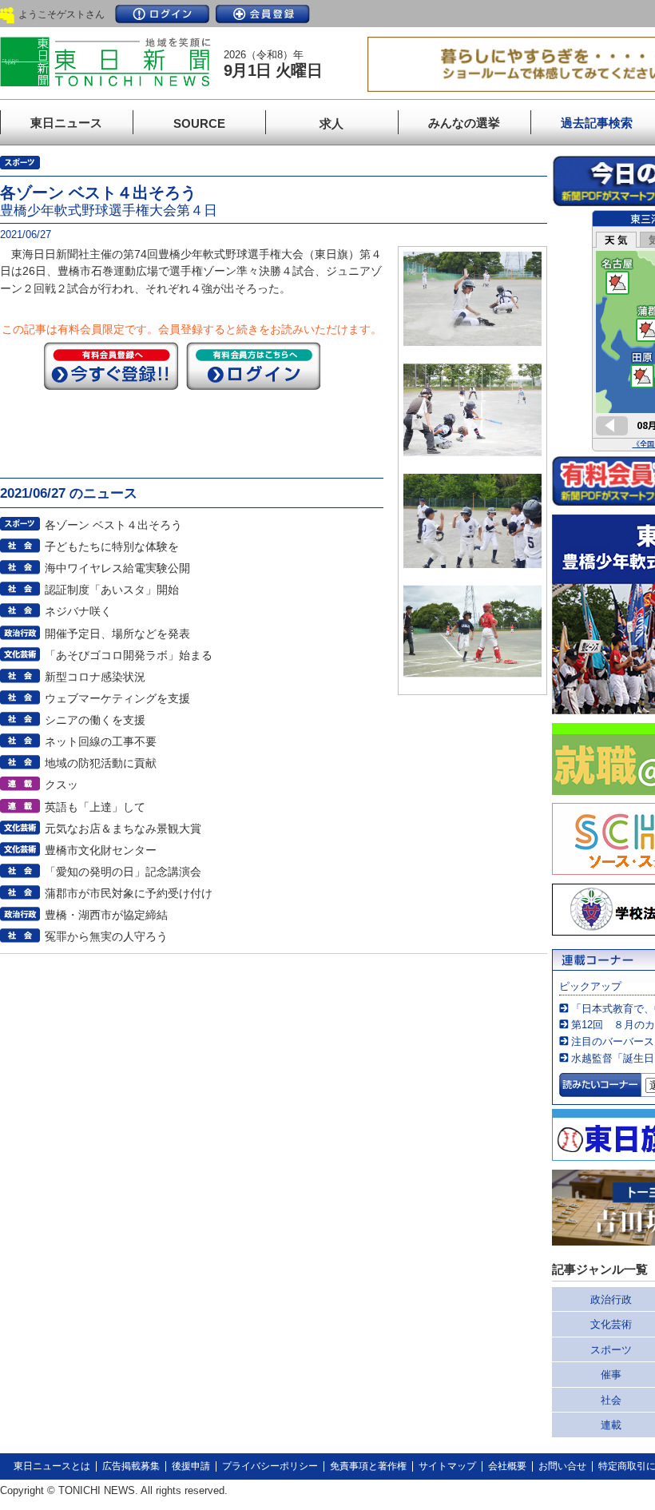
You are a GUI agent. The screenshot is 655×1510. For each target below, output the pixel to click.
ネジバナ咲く (78, 611)
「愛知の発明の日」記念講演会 (123, 871)
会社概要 (507, 1466)
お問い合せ (562, 1466)
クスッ (61, 784)
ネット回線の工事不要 (101, 741)
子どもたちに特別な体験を (112, 546)
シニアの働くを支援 (95, 719)
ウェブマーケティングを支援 (117, 698)
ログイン (162, 14)
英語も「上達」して (95, 807)
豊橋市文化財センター (101, 850)
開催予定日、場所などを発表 (117, 633)
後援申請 (191, 1466)
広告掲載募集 (131, 1466)
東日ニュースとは (52, 1466)
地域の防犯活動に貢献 (101, 763)
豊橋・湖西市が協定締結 (106, 914)
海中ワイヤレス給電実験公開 (117, 568)
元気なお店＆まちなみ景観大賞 (123, 828)
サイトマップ (447, 1466)
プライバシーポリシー (270, 1466)
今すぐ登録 (111, 366)
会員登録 (263, 14)
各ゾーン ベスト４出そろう (113, 525)
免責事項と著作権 (368, 1466)
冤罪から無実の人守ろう (106, 936)
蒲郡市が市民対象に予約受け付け (128, 893)
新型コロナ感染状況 (95, 676)
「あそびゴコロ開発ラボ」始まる (128, 655)
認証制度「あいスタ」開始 (112, 589)
